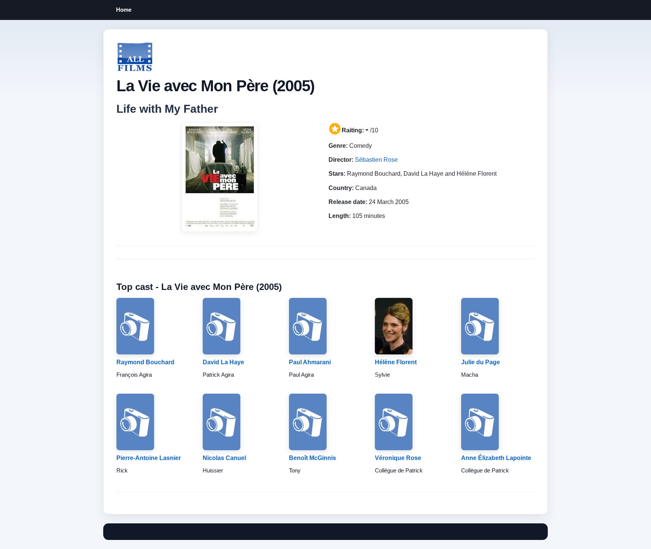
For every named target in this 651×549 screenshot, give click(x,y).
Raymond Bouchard (145, 362)
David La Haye (223, 362)
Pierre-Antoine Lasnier (148, 458)
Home (123, 9)
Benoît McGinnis (312, 458)
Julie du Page (480, 362)
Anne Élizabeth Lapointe (496, 458)
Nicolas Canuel (224, 458)
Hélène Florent (396, 362)
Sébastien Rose (376, 159)
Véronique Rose (398, 458)
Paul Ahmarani (310, 362)
